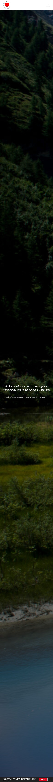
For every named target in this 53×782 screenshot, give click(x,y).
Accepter (43, 779)
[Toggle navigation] (48, 5)
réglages (8, 780)
